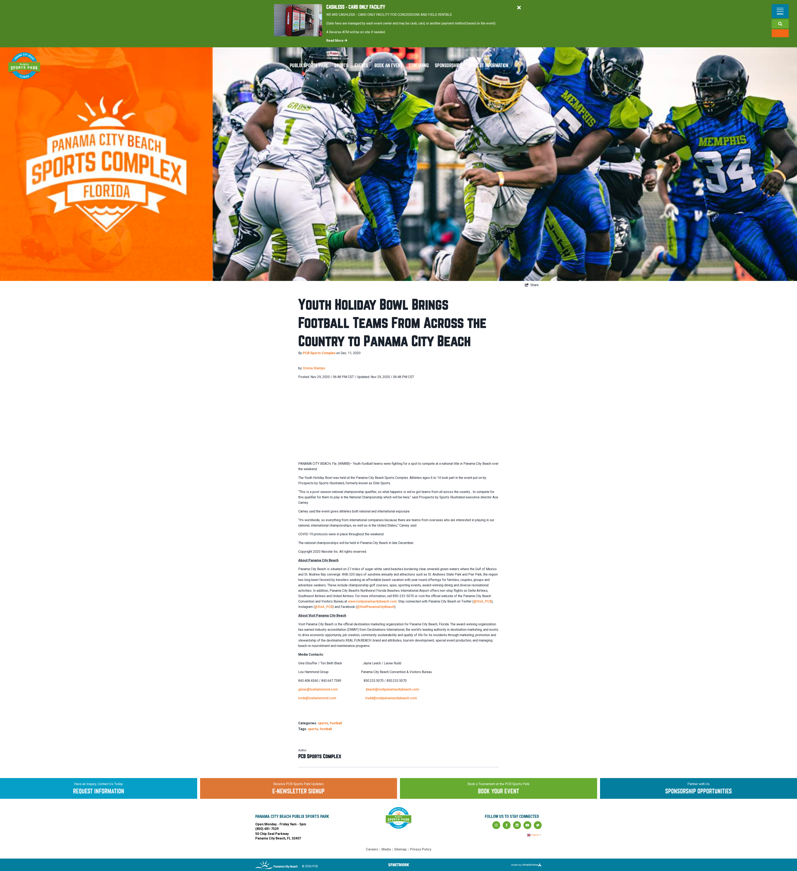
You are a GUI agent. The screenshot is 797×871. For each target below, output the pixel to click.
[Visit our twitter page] (538, 825)
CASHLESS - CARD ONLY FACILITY (355, 7)
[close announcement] (519, 8)
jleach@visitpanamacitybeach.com (392, 689)
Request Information (488, 65)
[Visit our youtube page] (527, 825)
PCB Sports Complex (319, 353)
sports (323, 723)
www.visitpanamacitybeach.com (372, 601)
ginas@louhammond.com (318, 689)
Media (386, 849)
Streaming (418, 65)
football (336, 723)
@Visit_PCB (482, 601)
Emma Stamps (314, 368)
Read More (335, 41)
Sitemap (400, 849)
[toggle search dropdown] (780, 23)
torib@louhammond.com (317, 698)
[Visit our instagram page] (496, 825)
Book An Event (388, 65)
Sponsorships (448, 65)
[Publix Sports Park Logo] (24, 65)
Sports (341, 65)
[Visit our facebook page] (507, 825)
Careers (372, 849)
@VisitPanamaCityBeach (375, 607)
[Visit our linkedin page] (517, 825)
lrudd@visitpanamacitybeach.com (391, 698)
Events (361, 65)
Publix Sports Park (309, 65)
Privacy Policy (420, 849)
